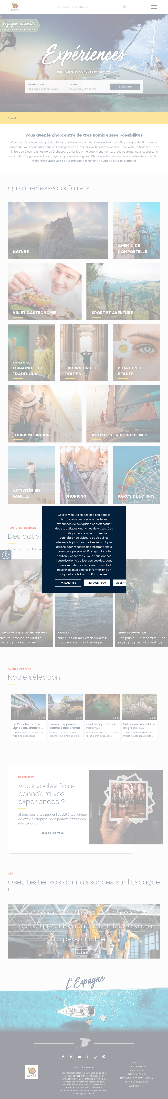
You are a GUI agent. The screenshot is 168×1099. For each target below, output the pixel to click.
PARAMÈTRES (68, 583)
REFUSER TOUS (97, 583)
